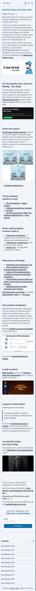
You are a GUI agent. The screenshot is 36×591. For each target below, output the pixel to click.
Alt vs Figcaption (13, 203)
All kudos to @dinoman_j (14, 185)
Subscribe (18, 526)
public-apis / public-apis (15, 235)
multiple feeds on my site (16, 504)
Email (6, 519)
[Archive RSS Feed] (33, 541)
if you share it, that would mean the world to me (17, 490)
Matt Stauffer (7, 373)
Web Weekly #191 (7, 575)
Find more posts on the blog (13, 292)
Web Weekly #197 (7, 550)
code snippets (7, 294)
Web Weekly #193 (7, 567)
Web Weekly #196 (7, 554)
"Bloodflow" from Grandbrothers (20, 450)
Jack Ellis (9, 210)
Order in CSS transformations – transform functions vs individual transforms (17, 274)
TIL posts (26, 294)
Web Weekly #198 (7, 546)
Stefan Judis (14, 588)
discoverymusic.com (10, 99)
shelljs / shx (11, 247)
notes (16, 294)
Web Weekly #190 (7, 579)
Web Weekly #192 (7, 571)
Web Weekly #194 (7, 562)
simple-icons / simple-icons (17, 243)
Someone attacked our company (19, 208)
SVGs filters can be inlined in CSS (19, 265)
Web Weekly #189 (7, 583)
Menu (8, 3)
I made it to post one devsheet (21, 329)
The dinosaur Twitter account (14, 132)
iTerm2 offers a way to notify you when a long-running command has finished (18, 281)
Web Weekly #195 (7, 558)
